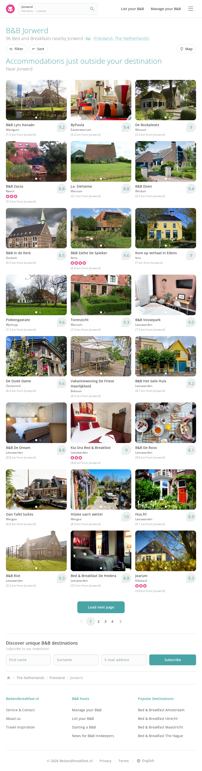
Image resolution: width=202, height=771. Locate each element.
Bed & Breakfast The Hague (160, 735)
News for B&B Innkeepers (93, 735)
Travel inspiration (20, 727)
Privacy (106, 760)
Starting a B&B (84, 727)
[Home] (8, 678)
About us (13, 718)
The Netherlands (131, 38)
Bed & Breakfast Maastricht (160, 727)
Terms (123, 760)
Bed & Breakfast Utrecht (158, 718)
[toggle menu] (190, 8)
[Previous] (12, 100)
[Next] (59, 100)
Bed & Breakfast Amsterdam (161, 710)
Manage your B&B (86, 710)
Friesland (103, 38)
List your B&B (83, 718)
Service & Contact (20, 710)
